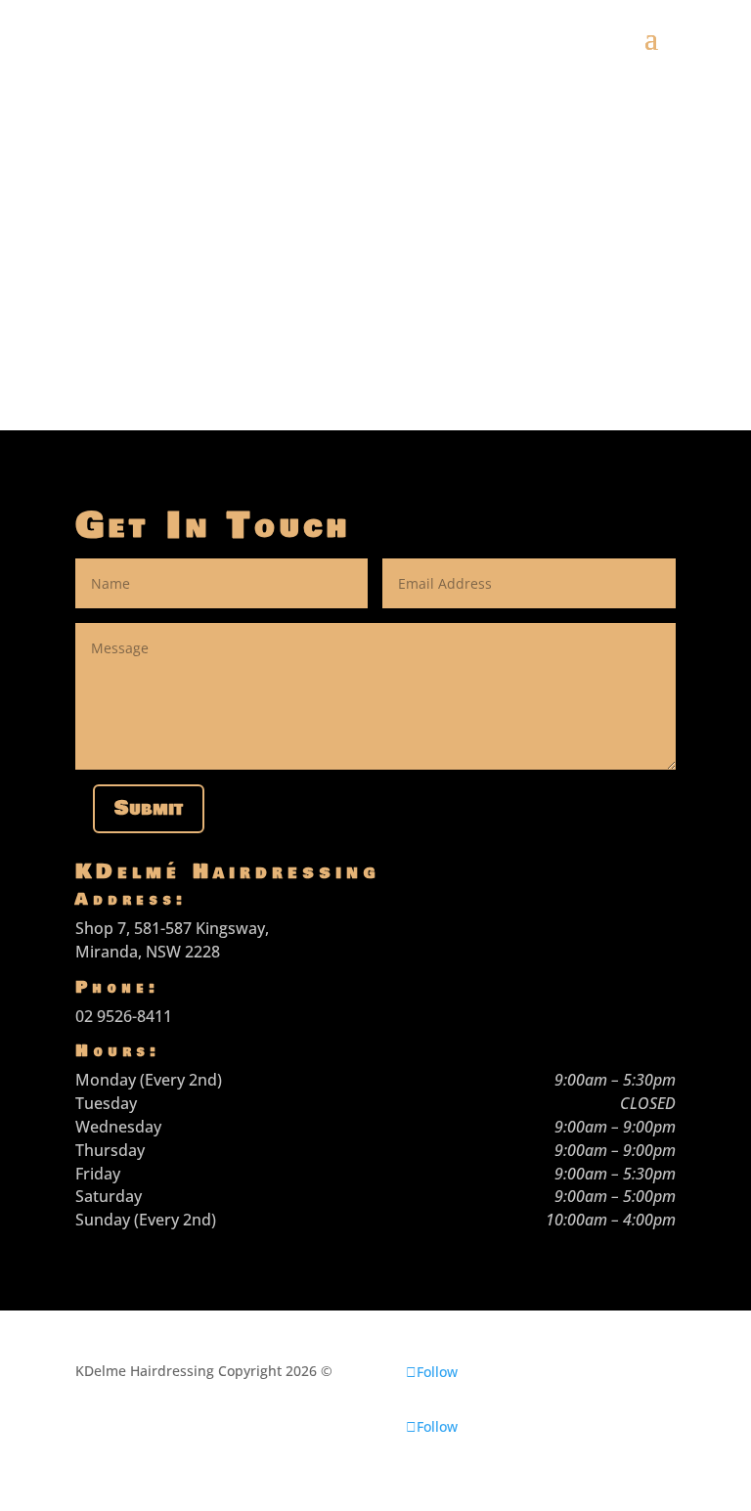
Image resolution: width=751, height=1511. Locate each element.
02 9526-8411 (123, 1016)
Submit (148, 808)
